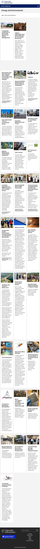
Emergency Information (29, 540)
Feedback (29, 536)
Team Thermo (19, 152)
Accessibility (30, 533)
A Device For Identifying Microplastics (5, 405)
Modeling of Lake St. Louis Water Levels (33, 120)
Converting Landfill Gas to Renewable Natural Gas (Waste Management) (6, 34)
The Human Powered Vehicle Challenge (6, 485)
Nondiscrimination (30, 535)
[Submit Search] (37, 530)
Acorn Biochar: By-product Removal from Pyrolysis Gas (19, 448)
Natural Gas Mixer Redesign (20, 352)
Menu (38, 6)
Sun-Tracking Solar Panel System (32, 231)
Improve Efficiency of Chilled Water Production (6, 153)
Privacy (30, 537)
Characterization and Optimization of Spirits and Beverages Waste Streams (33, 187)
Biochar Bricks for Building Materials (7, 447)
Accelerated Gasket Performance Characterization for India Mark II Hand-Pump (7, 234)
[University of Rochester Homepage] (7, 2)
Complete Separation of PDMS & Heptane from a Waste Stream (6, 187)
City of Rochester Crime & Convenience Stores (7, 122)
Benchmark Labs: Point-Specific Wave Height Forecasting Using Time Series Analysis (7, 76)
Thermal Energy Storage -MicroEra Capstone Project (33, 449)
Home (3, 15)
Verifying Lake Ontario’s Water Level (6, 286)
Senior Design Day (5, 6)
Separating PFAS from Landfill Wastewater (19, 186)
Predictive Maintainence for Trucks (19, 122)
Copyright (29, 539)
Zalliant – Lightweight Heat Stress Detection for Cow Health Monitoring (20, 35)
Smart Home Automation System (18, 283)
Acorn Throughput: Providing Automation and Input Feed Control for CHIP (19, 402)
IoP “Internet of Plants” (32, 150)
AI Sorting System (7, 357)
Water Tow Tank (19, 227)
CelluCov (30, 77)
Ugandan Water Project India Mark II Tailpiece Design (33, 285)
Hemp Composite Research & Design (33, 410)
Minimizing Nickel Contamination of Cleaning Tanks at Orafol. (33, 357)
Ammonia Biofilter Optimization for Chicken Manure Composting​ (20, 83)
